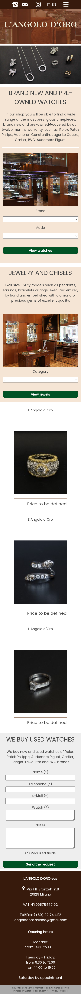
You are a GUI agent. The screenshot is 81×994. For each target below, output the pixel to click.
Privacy (54, 990)
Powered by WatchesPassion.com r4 (31, 990)
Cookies (64, 990)
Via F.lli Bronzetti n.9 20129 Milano (42, 892)
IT (48, 4)
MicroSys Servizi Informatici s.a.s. (34, 987)
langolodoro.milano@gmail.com (40, 919)
